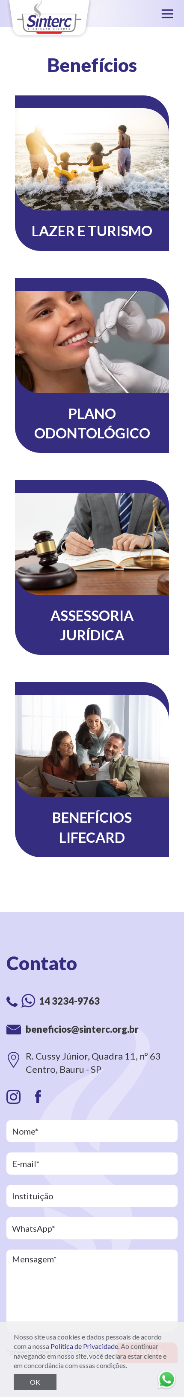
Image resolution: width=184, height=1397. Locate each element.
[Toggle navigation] (167, 13)
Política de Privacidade (84, 1346)
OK (35, 1382)
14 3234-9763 (69, 1001)
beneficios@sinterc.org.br (82, 1029)
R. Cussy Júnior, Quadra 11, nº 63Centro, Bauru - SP (93, 1062)
